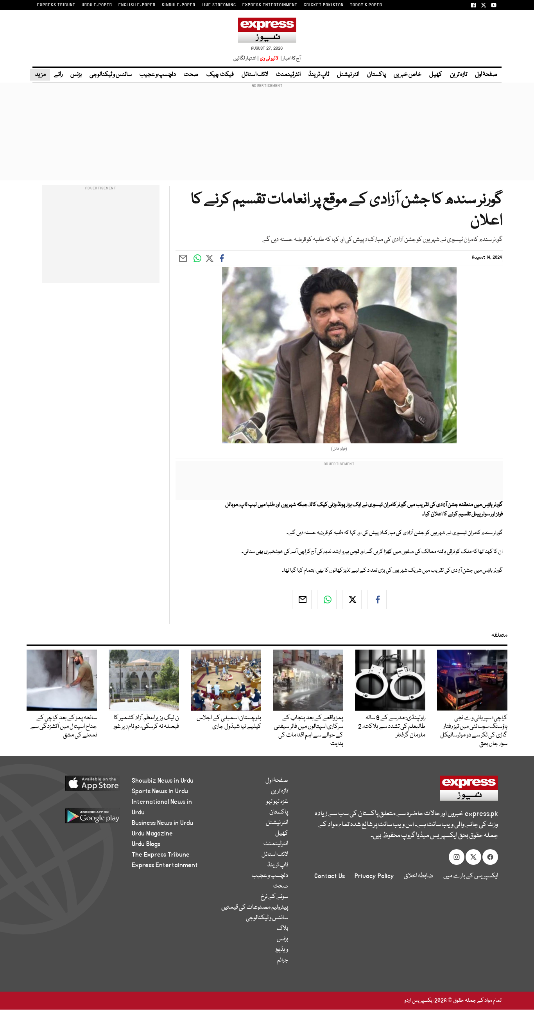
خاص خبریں (407, 74)
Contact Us (329, 876)
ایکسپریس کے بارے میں (470, 876)
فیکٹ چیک (220, 74)
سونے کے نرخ (274, 897)
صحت (191, 74)
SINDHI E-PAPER (178, 5)
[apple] (78, 786)
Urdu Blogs (146, 844)
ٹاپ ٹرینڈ (318, 74)
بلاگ (282, 928)
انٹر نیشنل (348, 74)
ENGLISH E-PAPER (137, 5)
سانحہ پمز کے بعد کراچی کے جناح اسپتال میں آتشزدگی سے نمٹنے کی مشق (63, 726)
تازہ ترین (458, 74)
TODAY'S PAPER (366, 5)
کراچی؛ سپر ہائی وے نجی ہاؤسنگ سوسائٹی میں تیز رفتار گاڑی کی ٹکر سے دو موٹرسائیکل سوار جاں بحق (473, 731)
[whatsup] (327, 599)
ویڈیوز (281, 949)
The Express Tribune (161, 854)
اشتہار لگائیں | (246, 58)
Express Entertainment (165, 865)
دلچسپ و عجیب (158, 74)
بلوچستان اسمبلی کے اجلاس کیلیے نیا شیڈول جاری (229, 722)
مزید (40, 74)
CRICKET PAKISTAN (324, 5)
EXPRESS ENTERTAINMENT (269, 5)
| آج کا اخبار (290, 58)
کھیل (435, 74)
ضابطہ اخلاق (419, 876)
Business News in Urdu (162, 823)
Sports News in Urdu (160, 791)
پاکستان (376, 74)
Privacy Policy (374, 876)
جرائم (282, 960)
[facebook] (377, 599)
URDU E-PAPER (97, 5)
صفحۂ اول (486, 74)
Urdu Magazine (152, 833)
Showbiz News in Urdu (163, 780)
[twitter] (352, 599)
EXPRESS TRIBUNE (56, 5)
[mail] (302, 599)
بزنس (76, 74)
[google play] (78, 818)
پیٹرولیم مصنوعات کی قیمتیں (254, 907)
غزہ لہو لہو (277, 802)
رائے (58, 74)
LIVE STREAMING (219, 5)
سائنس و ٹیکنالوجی (111, 74)
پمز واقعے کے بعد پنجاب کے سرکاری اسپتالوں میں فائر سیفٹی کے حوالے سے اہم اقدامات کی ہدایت (308, 731)
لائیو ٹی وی (269, 58)
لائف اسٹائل (255, 74)
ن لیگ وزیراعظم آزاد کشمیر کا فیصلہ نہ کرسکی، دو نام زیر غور (146, 722)
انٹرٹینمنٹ (288, 74)
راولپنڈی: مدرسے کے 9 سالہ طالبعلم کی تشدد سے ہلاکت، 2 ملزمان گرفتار (391, 726)
